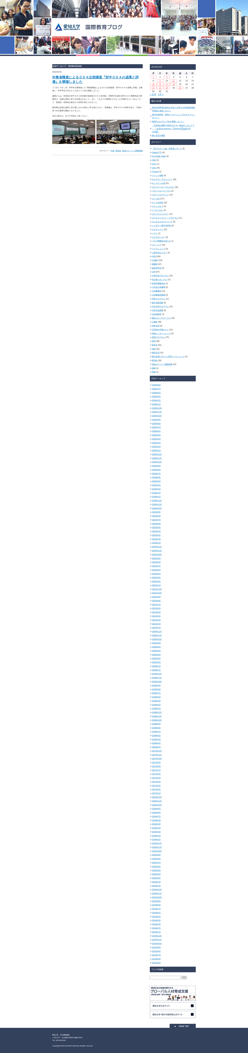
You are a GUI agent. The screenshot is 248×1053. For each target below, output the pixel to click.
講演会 (118, 151)
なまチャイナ (157, 229)
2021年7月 (156, 605)
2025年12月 (157, 408)
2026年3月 (156, 396)
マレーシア (156, 245)
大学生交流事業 (158, 287)
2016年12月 (157, 797)
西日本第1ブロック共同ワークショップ (168, 356)
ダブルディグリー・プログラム (165, 218)
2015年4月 (156, 874)
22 (153, 88)
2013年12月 (157, 936)
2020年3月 (156, 662)
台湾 (154, 272)
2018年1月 (156, 747)
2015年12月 (157, 843)
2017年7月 (156, 770)
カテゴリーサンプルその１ (163, 187)
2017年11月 (157, 755)
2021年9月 (156, 597)
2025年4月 (156, 439)
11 (173, 80)
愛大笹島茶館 (157, 303)
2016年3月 (156, 832)
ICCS (154, 164)
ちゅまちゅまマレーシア (162, 222)
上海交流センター (159, 253)
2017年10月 (157, 759)
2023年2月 (156, 539)
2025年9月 (156, 420)
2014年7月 (156, 909)
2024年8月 (156, 470)
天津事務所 (156, 291)
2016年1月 (156, 839)
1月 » (160, 94)
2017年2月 (156, 789)
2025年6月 (156, 431)
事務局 (155, 264)
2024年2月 (156, 493)
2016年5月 (156, 824)
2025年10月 (157, 416)
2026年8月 (156, 385)
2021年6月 (156, 608)
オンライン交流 (158, 183)
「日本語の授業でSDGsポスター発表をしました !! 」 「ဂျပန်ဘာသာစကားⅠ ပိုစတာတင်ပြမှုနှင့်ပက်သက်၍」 (173, 128)
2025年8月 (156, 424)
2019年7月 (156, 693)
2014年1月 (156, 932)
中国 (112, 151)
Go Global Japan (159, 156)
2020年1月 (156, 670)
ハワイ (155, 233)
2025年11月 (157, 412)
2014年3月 (156, 924)
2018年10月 (157, 720)
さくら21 (156, 199)
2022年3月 (156, 581)
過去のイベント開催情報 (132, 151)
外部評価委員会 (158, 283)
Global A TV (157, 152)
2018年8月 (156, 728)
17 (167, 84)
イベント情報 (157, 175)
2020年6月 (156, 651)
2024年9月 (156, 466)
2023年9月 (156, 512)
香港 (154, 372)
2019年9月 (156, 685)
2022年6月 (156, 570)
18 (173, 84)
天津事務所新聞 (158, 295)
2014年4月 (156, 920)
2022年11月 (157, 551)
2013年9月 (156, 947)
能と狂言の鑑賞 (158, 135)
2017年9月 (156, 762)
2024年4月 (156, 485)
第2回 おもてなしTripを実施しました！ (168, 121)
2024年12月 (157, 454)
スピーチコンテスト (160, 214)
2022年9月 (156, 558)
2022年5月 (156, 574)
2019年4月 (156, 705)
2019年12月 (157, 674)
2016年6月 (156, 820)
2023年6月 (156, 524)
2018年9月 (156, 724)
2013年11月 (157, 940)
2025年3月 (156, 443)
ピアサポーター (158, 237)
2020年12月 (157, 631)
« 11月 (153, 94)
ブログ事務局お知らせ (161, 241)
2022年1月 (156, 585)
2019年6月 (156, 697)
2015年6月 (156, 866)
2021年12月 (157, 589)
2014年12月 (157, 890)
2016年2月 (156, 836)
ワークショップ (158, 249)
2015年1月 (156, 886)
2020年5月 (156, 655)
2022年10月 (157, 554)
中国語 (155, 260)
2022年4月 (156, 578)
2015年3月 (156, 878)
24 (167, 88)
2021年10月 (157, 593)
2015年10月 (157, 851)
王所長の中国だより (160, 330)
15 (153, 84)
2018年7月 (156, 732)
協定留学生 (156, 268)
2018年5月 (156, 739)
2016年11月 (157, 801)
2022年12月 (157, 547)
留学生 (155, 345)
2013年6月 (156, 959)
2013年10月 (157, 943)
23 (160, 88)
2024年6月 (156, 477)
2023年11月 (157, 504)
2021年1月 (156, 628)
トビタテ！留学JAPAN (161, 226)
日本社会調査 (157, 310)
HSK (154, 160)
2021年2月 (156, 624)
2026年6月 (156, 393)
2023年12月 (157, 501)
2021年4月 (156, 616)
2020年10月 (157, 639)
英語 (154, 349)
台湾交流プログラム (160, 276)
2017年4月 (156, 782)
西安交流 (155, 353)
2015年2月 (156, 882)
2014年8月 (156, 905)
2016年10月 (157, 805)
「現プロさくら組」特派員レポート (167, 149)
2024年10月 (157, 462)
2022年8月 (156, 562)
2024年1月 (156, 497)
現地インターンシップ (161, 333)
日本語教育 (156, 314)
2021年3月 (156, 620)
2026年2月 (156, 400)
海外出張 (155, 326)
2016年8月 (156, 813)
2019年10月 (157, 682)
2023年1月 (156, 543)
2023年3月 (156, 535)
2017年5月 (156, 778)
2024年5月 (156, 481)
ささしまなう (157, 206)
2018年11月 (157, 716)
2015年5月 (156, 870)
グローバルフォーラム (161, 191)
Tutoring (155, 172)
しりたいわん (157, 210)
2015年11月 (157, 847)
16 (160, 84)
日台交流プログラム (160, 306)
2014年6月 (156, 913)
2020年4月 (156, 658)
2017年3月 (156, 786)
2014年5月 (156, 917)
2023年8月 (156, 516)
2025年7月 (156, 427)
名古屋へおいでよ (159, 279)
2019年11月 (157, 678)
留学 (154, 341)
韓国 (154, 368)
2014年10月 (157, 897)
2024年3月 (156, 489)
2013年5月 (156, 963)
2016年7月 (156, 816)
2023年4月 (156, 531)
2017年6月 (156, 774)
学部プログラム (158, 299)
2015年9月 (156, 855)
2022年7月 (156, 566)
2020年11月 (157, 635)
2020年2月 (156, 666)
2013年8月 (156, 951)
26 (180, 88)
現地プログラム (158, 337)
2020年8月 (156, 647)
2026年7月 (156, 389)
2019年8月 (156, 689)
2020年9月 (156, 643)
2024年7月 (156, 474)
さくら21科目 (157, 202)
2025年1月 (156, 450)
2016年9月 (156, 809)
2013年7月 (156, 955)
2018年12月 (157, 712)
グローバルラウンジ (160, 195)
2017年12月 (157, 751)
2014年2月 (156, 928)
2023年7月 (156, 520)
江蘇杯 (155, 322)
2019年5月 (156, 701)
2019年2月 (156, 708)
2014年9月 (156, 901)
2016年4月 (156, 828)
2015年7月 (156, 863)
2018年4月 (156, 743)
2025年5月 (156, 435)
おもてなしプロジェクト (162, 179)
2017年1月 (156, 793)
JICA (154, 168)
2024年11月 (157, 458)
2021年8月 (156, 601)
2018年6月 (156, 736)
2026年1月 (156, 404)
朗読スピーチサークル (161, 318)
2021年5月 (156, 612)
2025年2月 (156, 447)
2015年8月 (156, 859)
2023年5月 (156, 527)
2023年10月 (157, 508)
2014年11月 (157, 893)
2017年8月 (156, 766)
